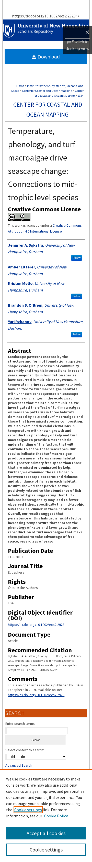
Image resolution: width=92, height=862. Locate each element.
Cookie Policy (56, 815)
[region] (46, 815)
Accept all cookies (46, 833)
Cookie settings (28, 809)
